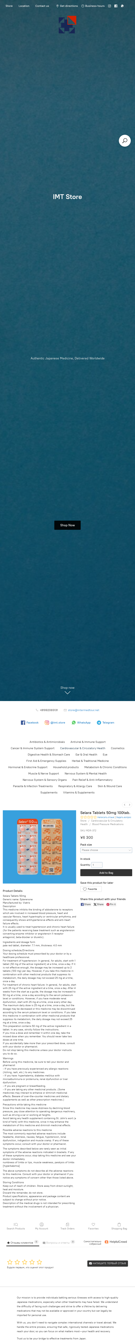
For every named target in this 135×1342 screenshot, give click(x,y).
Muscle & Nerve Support (43, 773)
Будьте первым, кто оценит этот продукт (30, 1267)
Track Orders (67, 1228)
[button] (91, 889)
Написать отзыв (105, 817)
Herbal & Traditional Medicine (90, 761)
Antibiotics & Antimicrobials (47, 742)
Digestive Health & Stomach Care (49, 754)
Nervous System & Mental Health (86, 773)
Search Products (16, 1228)
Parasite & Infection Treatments (33, 786)
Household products (66, 767)
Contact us (42, 6)
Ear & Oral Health (86, 754)
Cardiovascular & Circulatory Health (82, 748)
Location (24, 6)
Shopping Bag (119, 1228)
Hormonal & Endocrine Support (27, 767)
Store (9, 6)
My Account (41, 1228)
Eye (105, 754)
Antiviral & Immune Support (88, 742)
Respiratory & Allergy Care (75, 786)
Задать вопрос (123, 817)
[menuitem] (124, 804)
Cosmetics (117, 748)
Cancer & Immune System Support (32, 748)
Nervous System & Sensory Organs (45, 779)
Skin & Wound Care (110, 786)
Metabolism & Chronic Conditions (105, 767)
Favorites (93, 1228)
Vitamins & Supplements (79, 792)
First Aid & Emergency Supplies (46, 761)
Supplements (48, 792)
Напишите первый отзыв (109, 1263)
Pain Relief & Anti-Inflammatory (92, 779)
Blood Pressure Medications (108, 824)
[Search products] (125, 141)
